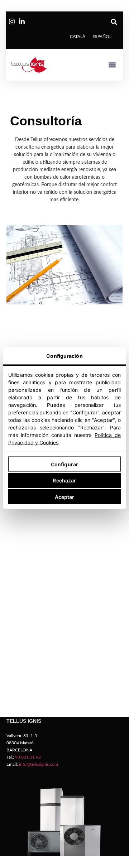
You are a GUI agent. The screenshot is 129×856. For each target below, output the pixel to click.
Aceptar (65, 497)
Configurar (64, 464)
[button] (114, 22)
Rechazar (64, 480)
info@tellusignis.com (38, 764)
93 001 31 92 (28, 757)
